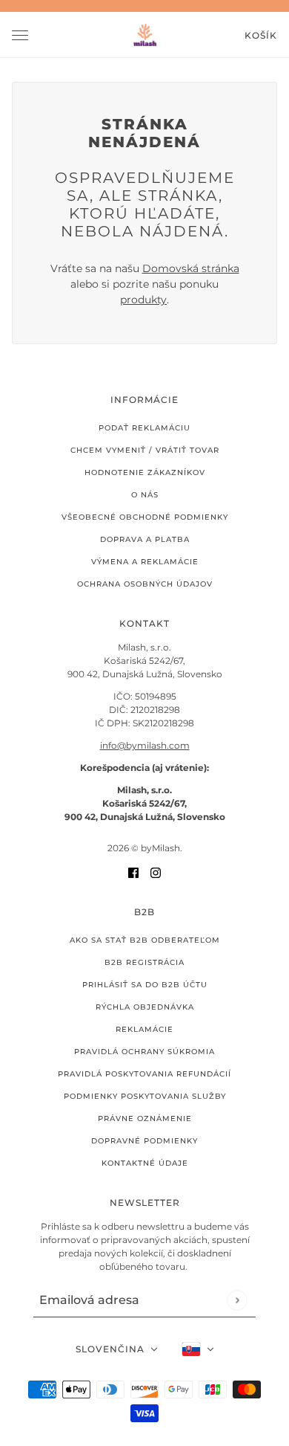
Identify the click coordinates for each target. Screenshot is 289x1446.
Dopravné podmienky (144, 1141)
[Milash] (145, 35)
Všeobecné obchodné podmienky (145, 517)
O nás (145, 495)
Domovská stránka (190, 268)
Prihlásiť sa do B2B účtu (144, 985)
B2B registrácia (144, 962)
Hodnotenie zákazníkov (144, 472)
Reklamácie (144, 1029)
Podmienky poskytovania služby (145, 1096)
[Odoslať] (237, 1300)
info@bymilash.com (145, 745)
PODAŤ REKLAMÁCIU (144, 428)
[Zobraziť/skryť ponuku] (20, 35)
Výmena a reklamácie (145, 562)
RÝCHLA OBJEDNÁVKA (145, 1007)
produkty (143, 299)
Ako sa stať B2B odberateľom (145, 940)
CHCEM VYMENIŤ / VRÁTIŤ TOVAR (144, 450)
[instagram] (155, 872)
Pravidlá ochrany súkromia (144, 1051)
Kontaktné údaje (145, 1163)
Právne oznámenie (145, 1118)
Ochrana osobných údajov (145, 584)
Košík (261, 35)
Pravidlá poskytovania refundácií (144, 1074)
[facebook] (133, 872)
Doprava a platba (145, 539)
